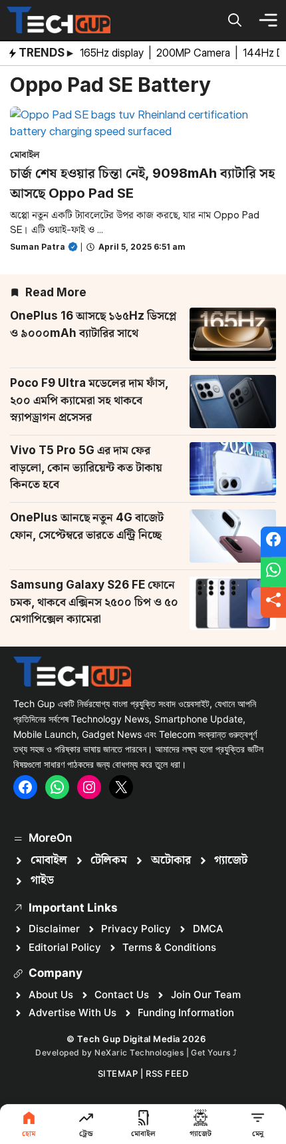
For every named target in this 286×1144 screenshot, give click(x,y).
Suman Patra (37, 247)
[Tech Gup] (58, 20)
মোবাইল (25, 154)
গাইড (42, 880)
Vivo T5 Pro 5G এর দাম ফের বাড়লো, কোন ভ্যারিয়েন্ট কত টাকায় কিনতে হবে (86, 467)
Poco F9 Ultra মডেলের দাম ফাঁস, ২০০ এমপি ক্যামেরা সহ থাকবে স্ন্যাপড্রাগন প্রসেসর (89, 400)
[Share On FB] (273, 542)
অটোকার (171, 860)
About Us (51, 994)
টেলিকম (108, 860)
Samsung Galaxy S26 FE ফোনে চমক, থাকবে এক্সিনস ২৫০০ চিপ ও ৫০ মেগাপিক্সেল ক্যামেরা (94, 601)
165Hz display (113, 52)
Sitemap (118, 1073)
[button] (234, 20)
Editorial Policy (65, 947)
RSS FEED (167, 1073)
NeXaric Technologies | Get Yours (163, 1052)
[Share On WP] (273, 572)
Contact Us (121, 994)
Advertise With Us (72, 1012)
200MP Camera (194, 52)
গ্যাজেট (230, 860)
